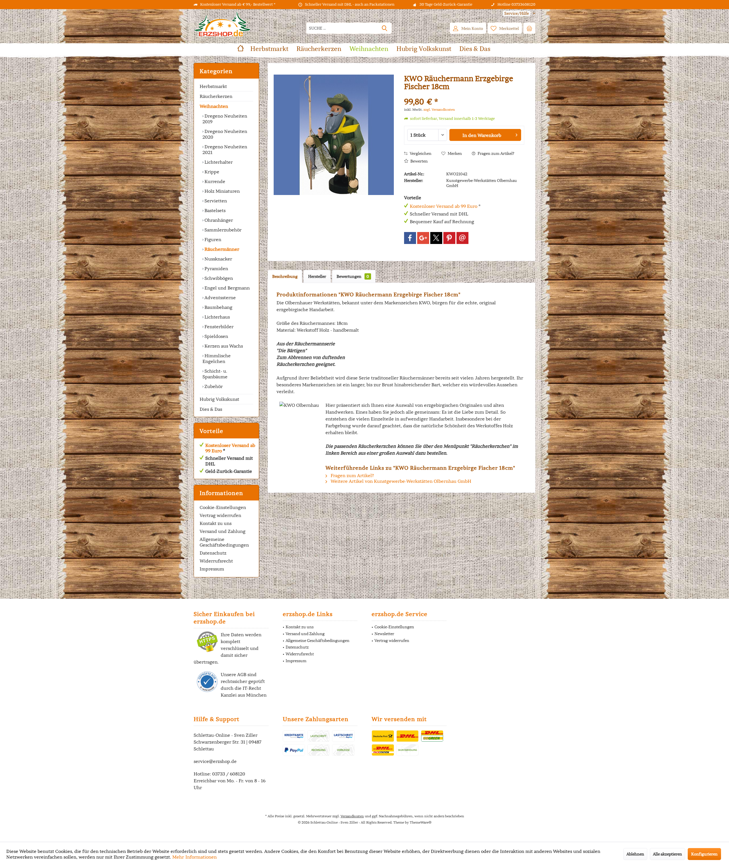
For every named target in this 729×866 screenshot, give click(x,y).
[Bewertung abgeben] (464, 94)
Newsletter (384, 633)
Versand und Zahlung (222, 531)
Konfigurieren (704, 854)
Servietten (215, 201)
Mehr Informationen (194, 857)
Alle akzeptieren (667, 854)
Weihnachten (214, 106)
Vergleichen (420, 153)
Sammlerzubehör (222, 230)
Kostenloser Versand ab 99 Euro (230, 447)
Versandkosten (352, 816)
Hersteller (317, 276)
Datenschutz (213, 553)
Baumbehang (217, 307)
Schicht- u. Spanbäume (215, 373)
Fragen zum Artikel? (495, 153)
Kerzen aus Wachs (223, 346)
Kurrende (214, 181)
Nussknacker (217, 259)
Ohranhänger (218, 220)
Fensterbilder (218, 326)
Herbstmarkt (213, 86)
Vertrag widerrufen (220, 515)
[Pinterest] (449, 238)
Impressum (212, 569)
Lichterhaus (216, 317)
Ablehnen (635, 854)
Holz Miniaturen (221, 191)
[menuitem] (516, 13)
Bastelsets (214, 210)
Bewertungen (353, 276)
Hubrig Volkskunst (219, 399)
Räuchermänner (221, 249)
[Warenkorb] (529, 28)
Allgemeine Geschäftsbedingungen (224, 542)
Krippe (211, 172)
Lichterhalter (218, 162)
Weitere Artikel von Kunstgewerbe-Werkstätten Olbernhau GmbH (400, 481)
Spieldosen (215, 336)
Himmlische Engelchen (216, 358)
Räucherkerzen (216, 96)
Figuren (212, 239)
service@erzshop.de (215, 761)
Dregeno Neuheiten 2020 (224, 134)
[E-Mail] (462, 238)
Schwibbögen (218, 278)
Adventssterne (219, 297)
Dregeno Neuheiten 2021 (224, 149)
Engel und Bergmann (226, 288)
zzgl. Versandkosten (439, 109)
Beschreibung (285, 276)
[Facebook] (410, 238)
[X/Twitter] (436, 238)
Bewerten (418, 161)
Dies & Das (211, 409)
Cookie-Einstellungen (223, 507)
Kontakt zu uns (216, 523)
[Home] (240, 48)
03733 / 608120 (228, 774)
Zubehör (213, 386)
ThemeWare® (420, 822)
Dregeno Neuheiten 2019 (224, 118)
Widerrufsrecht (216, 561)
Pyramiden (215, 268)
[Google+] (423, 238)
